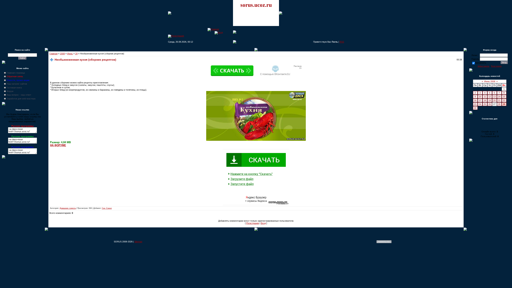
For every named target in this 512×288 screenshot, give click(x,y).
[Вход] (219, 32)
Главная (53, 53)
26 (489, 104)
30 (475, 108)
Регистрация (252, 223)
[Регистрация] (176, 36)
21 (499, 100)
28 (499, 104)
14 (499, 96)
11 (485, 96)
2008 (62, 53)
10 (480, 96)
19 (489, 100)
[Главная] (213, 29)
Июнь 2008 (489, 81)
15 (504, 96)
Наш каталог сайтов (17, 84)
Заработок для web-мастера (21, 98)
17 (480, 100)
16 (475, 100)
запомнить (480, 63)
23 (475, 104)
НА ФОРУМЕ (58, 145)
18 (485, 100)
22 (504, 100)
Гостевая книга (14, 87)
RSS (342, 42)
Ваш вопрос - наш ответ (19, 95)
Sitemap (138, 241)
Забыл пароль (483, 66)
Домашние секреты (68, 208)
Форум (10, 91)
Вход (263, 223)
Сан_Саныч (107, 208)
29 (76, 53)
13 (494, 96)
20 (494, 100)
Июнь (70, 53)
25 (485, 104)
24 (480, 104)
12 (489, 96)
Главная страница (16, 73)
